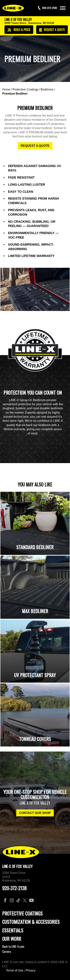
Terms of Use (14, 970)
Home (6, 89)
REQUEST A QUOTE (35, 145)
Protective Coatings (25, 89)
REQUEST (54, 29)
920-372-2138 (14, 887)
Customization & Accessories (31, 921)
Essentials (12, 930)
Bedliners (47, 89)
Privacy (30, 970)
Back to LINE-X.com (13, 946)
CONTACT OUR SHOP (35, 812)
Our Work (11, 938)
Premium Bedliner (15, 93)
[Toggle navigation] (63, 8)
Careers (6, 951)
